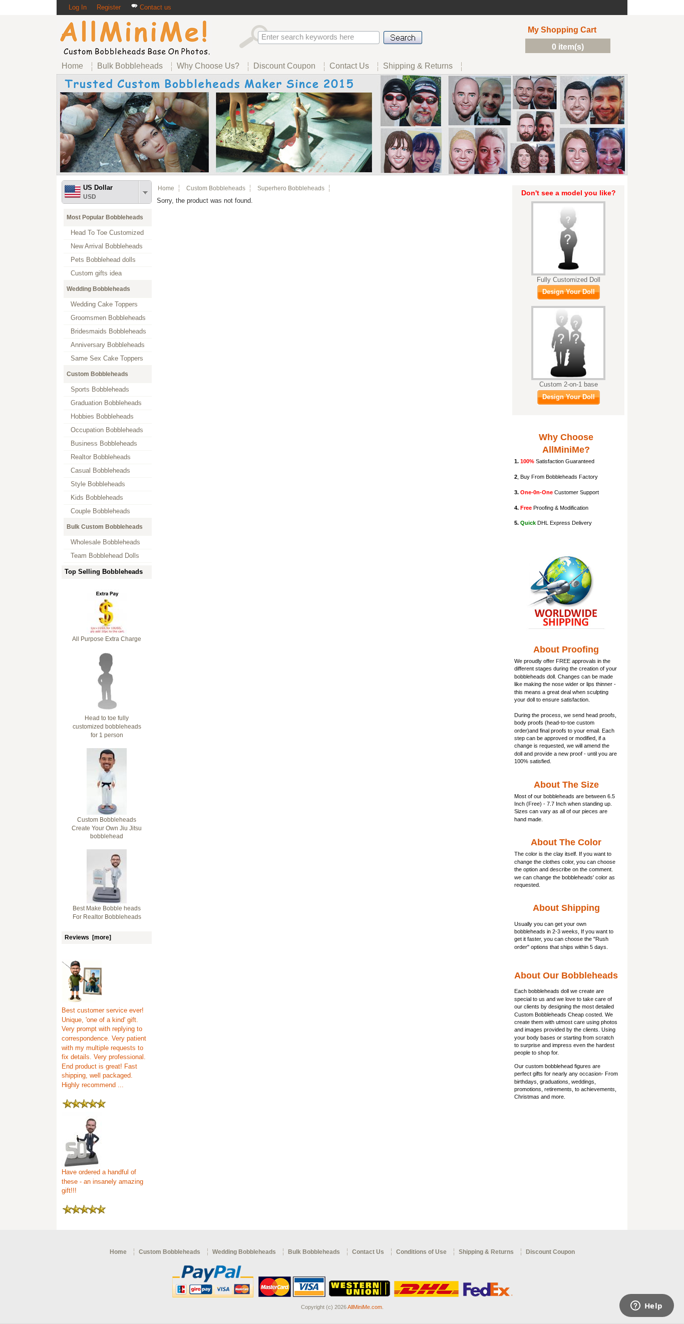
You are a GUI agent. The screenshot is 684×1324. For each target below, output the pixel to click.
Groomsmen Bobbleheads (108, 317)
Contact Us (368, 1251)
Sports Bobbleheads (100, 389)
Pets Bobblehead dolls (103, 259)
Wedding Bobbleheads (98, 288)
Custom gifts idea (96, 273)
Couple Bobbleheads (100, 511)
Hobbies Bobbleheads (102, 416)
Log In (78, 7)
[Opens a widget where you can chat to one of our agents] (646, 1306)
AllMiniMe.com (365, 1307)
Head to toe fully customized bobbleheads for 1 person (107, 727)
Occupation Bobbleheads (107, 430)
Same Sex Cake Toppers (107, 358)
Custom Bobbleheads (97, 374)
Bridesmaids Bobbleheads (108, 331)
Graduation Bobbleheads (106, 403)
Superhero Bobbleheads (290, 188)
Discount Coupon (550, 1251)
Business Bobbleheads (104, 443)
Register (109, 7)
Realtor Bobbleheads (101, 457)
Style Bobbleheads (98, 484)
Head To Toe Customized (107, 232)
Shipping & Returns (486, 1251)
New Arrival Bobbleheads (107, 246)
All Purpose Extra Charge (106, 638)
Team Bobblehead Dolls (105, 555)
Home (166, 188)
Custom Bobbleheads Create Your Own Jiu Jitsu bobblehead (107, 828)
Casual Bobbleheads (100, 470)
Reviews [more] (88, 937)
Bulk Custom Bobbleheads (105, 526)
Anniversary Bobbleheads (108, 345)
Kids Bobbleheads (97, 497)
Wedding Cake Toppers (104, 304)
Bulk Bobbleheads (314, 1251)
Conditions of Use (421, 1251)
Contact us (154, 7)
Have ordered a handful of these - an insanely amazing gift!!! (102, 1181)
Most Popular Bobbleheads (105, 217)
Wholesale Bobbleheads (105, 542)
